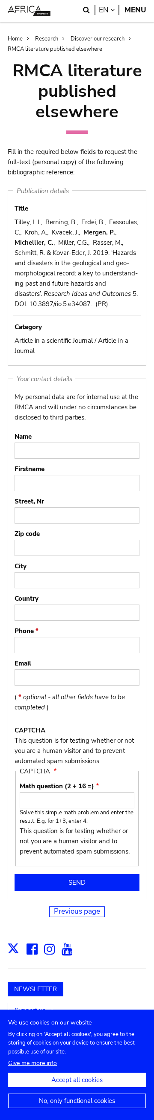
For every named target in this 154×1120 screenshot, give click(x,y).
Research (46, 39)
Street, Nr (29, 501)
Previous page (77, 911)
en (109, 10)
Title (21, 208)
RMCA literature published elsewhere (55, 49)
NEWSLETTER (35, 989)
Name (23, 436)
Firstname (29, 469)
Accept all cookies (77, 1080)
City (21, 566)
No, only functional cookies (77, 1101)
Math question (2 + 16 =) (57, 786)
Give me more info (32, 1063)
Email (23, 663)
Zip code (27, 534)
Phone (26, 631)
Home (15, 39)
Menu (135, 10)
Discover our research (97, 39)
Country (26, 598)
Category (28, 327)
